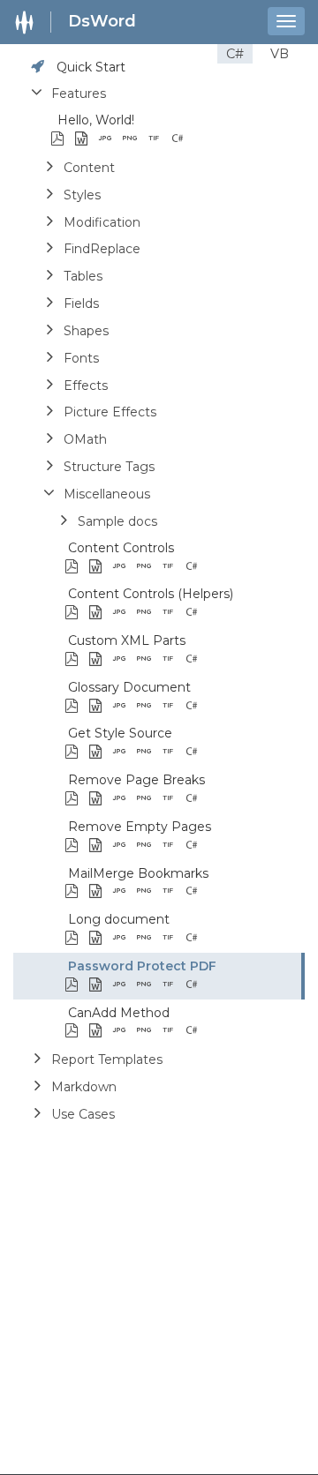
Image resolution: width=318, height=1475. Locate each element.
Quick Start (91, 67)
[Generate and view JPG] (110, 139)
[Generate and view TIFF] (158, 139)
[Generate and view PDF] (62, 139)
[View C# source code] (182, 139)
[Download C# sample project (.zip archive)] (206, 139)
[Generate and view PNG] (135, 139)
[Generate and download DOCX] (86, 139)
